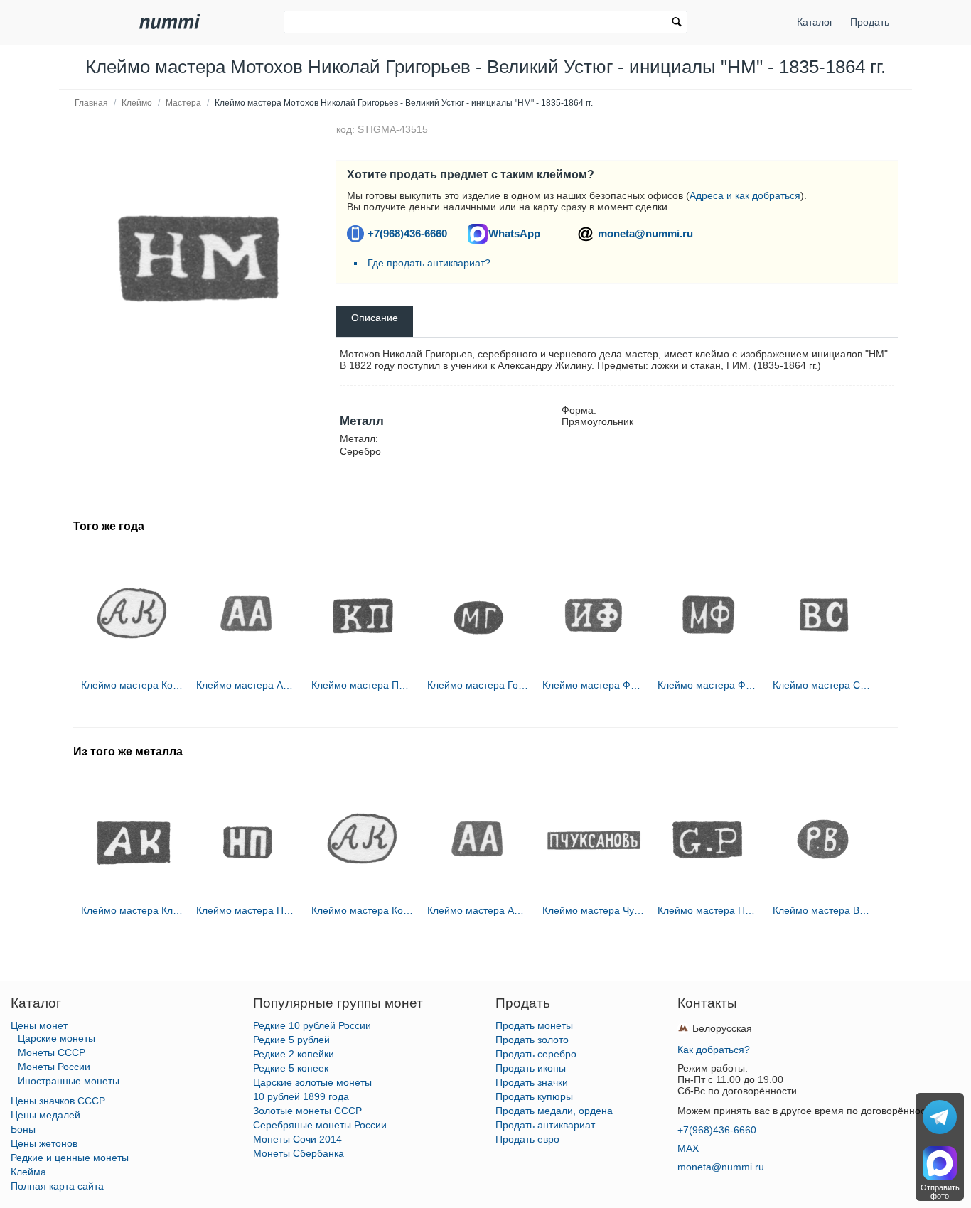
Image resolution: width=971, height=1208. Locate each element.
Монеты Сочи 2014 (297, 1139)
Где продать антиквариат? (429, 263)
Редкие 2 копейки (293, 1053)
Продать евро (527, 1139)
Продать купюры (534, 1096)
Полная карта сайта (57, 1186)
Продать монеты (534, 1025)
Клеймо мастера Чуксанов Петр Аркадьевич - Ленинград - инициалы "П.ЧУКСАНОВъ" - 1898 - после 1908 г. (593, 910)
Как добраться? (713, 1049)
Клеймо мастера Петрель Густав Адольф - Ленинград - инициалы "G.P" (709, 910)
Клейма (28, 1171)
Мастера (183, 103)
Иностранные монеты (68, 1080)
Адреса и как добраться (745, 195)
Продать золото (532, 1039)
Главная (91, 103)
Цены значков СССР (58, 1100)
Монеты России (54, 1066)
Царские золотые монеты (312, 1082)
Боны (23, 1129)
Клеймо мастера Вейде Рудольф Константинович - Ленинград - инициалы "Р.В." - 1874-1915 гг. (824, 910)
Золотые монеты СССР (307, 1110)
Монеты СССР (51, 1052)
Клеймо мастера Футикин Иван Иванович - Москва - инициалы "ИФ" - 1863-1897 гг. (593, 685)
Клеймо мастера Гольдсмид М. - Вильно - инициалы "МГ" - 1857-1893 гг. (478, 685)
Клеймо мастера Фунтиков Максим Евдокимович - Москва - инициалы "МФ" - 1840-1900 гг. (709, 685)
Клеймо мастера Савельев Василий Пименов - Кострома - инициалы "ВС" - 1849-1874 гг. (824, 685)
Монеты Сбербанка (298, 1153)
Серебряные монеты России (320, 1125)
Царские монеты (56, 1038)
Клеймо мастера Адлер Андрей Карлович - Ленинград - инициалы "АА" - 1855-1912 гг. (247, 685)
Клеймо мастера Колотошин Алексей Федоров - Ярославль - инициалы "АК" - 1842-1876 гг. (132, 685)
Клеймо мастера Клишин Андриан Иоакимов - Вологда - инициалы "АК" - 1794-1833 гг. (132, 910)
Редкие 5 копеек (290, 1068)
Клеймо (137, 103)
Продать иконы (530, 1068)
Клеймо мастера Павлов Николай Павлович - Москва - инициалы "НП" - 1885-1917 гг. (247, 910)
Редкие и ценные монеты (70, 1157)
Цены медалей (45, 1115)
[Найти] (677, 23)
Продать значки (531, 1082)
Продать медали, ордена (554, 1110)
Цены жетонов (44, 1143)
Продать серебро (535, 1053)
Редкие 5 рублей (291, 1039)
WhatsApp (514, 233)
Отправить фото (940, 1191)
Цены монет (39, 1025)
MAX (688, 1148)
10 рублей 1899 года (301, 1096)
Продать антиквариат (545, 1125)
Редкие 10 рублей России (312, 1025)
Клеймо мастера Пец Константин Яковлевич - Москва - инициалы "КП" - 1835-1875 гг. (362, 685)
